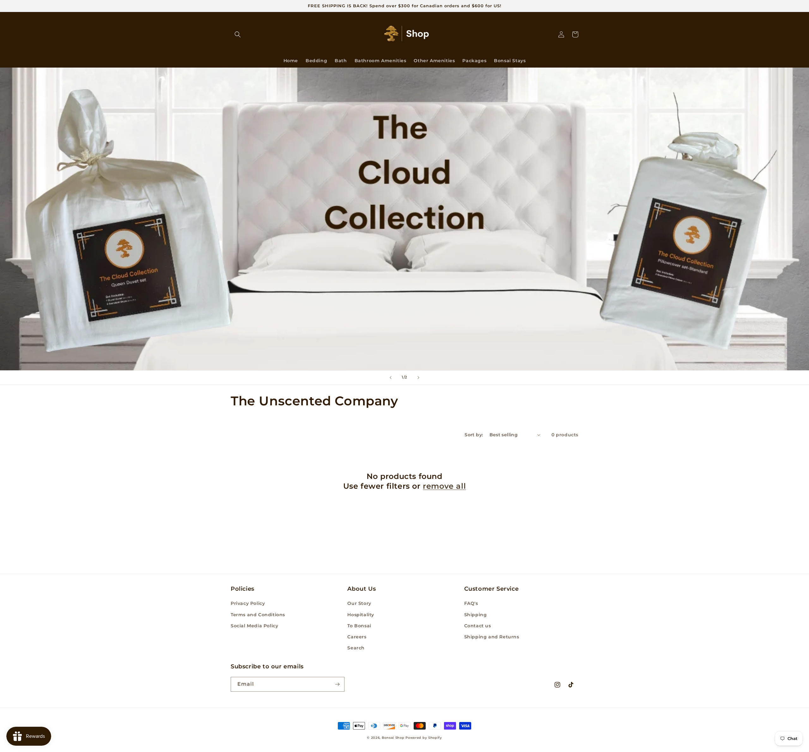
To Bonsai (359, 626)
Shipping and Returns (491, 637)
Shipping (475, 615)
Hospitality (360, 615)
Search (356, 648)
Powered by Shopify (423, 738)
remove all (444, 486)
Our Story (359, 603)
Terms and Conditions (258, 615)
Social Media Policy (254, 626)
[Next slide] (418, 378)
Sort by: (474, 435)
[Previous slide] (391, 378)
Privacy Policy (248, 603)
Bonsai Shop (393, 738)
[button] (238, 34)
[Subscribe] (337, 684)
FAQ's (471, 603)
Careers (356, 637)
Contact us (477, 626)
